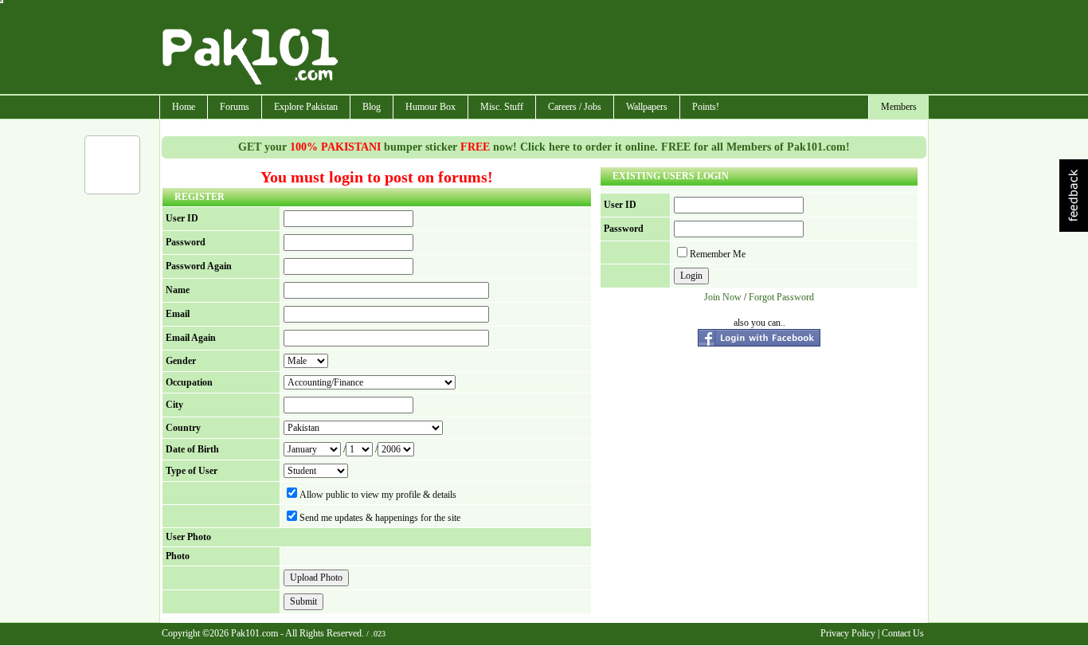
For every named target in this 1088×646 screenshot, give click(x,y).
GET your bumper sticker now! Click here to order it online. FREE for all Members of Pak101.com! (544, 147)
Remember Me (718, 254)
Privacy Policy (847, 633)
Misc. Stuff (501, 106)
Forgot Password (781, 297)
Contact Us (903, 633)
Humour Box (430, 106)
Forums (234, 106)
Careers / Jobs (574, 106)
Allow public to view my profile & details (377, 494)
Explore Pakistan (306, 106)
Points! (705, 106)
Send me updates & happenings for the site (379, 517)
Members (899, 106)
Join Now (723, 297)
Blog (371, 106)
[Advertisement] (634, 48)
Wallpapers (646, 106)
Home (183, 106)
